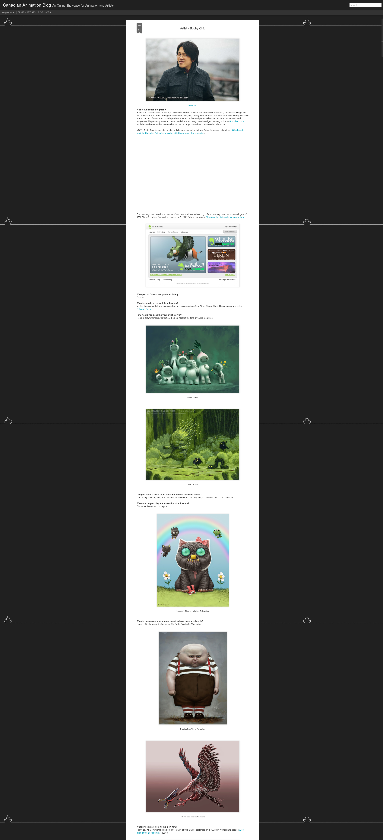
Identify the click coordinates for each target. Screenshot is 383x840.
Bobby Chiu (193, 105)
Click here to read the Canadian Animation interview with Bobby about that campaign (190, 132)
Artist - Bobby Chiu (192, 28)
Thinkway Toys (144, 308)
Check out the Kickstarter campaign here (225, 217)
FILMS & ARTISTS (26, 12)
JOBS (48, 12)
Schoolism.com (236, 121)
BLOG (40, 12)
